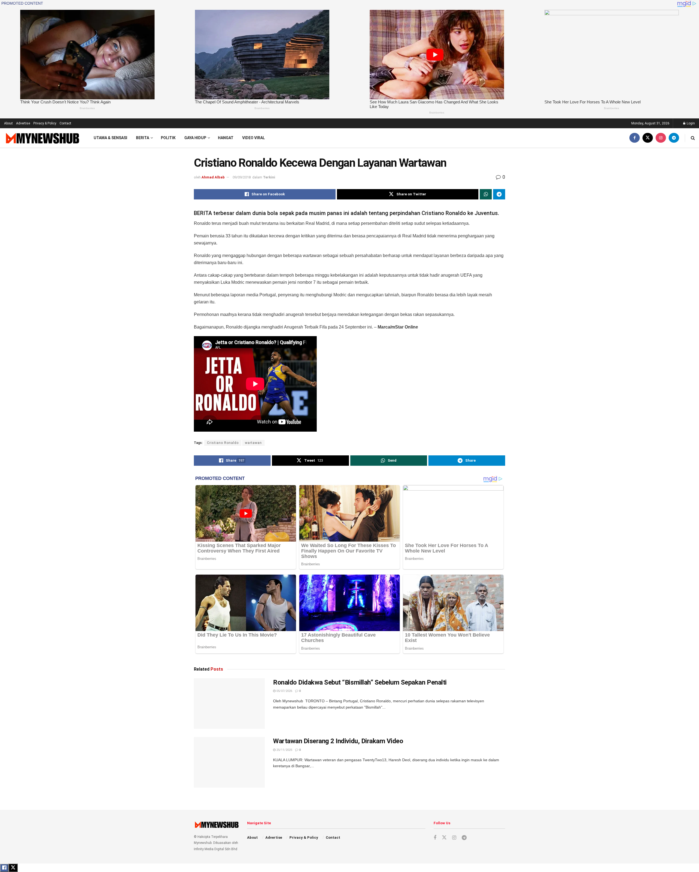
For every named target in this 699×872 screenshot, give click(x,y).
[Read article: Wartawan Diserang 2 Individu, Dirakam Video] (229, 762)
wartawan (253, 443)
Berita (142, 138)
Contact (65, 123)
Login (690, 123)
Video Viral (253, 138)
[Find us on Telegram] (674, 138)
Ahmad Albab (213, 177)
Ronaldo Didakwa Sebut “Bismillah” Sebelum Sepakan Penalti (360, 682)
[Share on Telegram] (499, 194)
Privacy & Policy (44, 123)
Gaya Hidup (195, 138)
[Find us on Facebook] (634, 138)
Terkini (269, 177)
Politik (168, 138)
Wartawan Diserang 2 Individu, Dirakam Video (338, 741)
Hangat (225, 138)
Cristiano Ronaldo (223, 443)
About (8, 123)
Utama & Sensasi (110, 138)
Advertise (23, 123)
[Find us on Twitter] (647, 138)
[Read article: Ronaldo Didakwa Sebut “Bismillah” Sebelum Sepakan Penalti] (229, 703)
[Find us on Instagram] (661, 138)
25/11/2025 (284, 750)
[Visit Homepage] (42, 138)
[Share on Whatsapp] (486, 194)
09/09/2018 (242, 177)
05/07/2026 (284, 691)
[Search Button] (693, 138)
